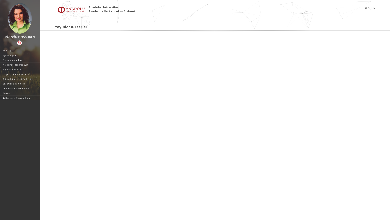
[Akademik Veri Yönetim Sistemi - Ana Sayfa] (71, 9)
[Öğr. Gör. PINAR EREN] (20, 18)
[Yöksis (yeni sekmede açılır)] (19, 42)
